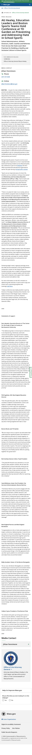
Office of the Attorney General (12, 8)
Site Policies (16, 728)
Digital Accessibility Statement (11, 724)
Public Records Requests (9, 732)
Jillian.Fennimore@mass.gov (9, 84)
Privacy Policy (5, 728)
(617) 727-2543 (5, 77)
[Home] (2, 8)
